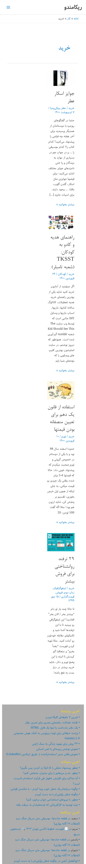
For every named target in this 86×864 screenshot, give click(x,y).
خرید (71, 108)
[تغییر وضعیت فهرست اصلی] (8, 7)
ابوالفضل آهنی (69, 860)
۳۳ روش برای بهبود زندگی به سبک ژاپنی (55, 743)
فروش (59, 592)
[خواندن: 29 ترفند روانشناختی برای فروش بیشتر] (61, 542)
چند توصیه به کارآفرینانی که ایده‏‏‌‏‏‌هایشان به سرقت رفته (47, 804)
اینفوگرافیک (59, 588)
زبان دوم (69, 592)
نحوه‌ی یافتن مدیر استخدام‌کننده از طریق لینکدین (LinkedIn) (42, 754)
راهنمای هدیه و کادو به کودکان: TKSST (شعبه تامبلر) (62, 252)
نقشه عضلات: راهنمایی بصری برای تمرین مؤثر (51, 722)
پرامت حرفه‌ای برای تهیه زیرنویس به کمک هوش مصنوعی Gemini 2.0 (47, 736)
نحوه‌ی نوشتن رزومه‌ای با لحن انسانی (57, 749)
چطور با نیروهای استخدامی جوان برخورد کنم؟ (52, 799)
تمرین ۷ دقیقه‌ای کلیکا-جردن (62, 717)
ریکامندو (73, 7)
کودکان (62, 274)
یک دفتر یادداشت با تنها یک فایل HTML (54, 727)
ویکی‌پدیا (55, 108)
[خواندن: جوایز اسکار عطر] (61, 78)
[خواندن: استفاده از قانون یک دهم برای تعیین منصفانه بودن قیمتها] (61, 390)
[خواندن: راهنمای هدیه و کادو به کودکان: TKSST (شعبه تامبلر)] (61, 222)
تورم (63, 436)
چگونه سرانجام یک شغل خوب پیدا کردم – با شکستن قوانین (44, 788)
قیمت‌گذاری (67, 596)
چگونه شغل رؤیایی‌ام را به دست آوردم (56, 794)
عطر (63, 108)
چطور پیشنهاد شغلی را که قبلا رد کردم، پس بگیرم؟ (49, 767)
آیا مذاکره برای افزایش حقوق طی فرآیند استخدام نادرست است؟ (47, 781)
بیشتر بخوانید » (65, 204)
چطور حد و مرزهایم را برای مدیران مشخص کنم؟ (50, 773)
